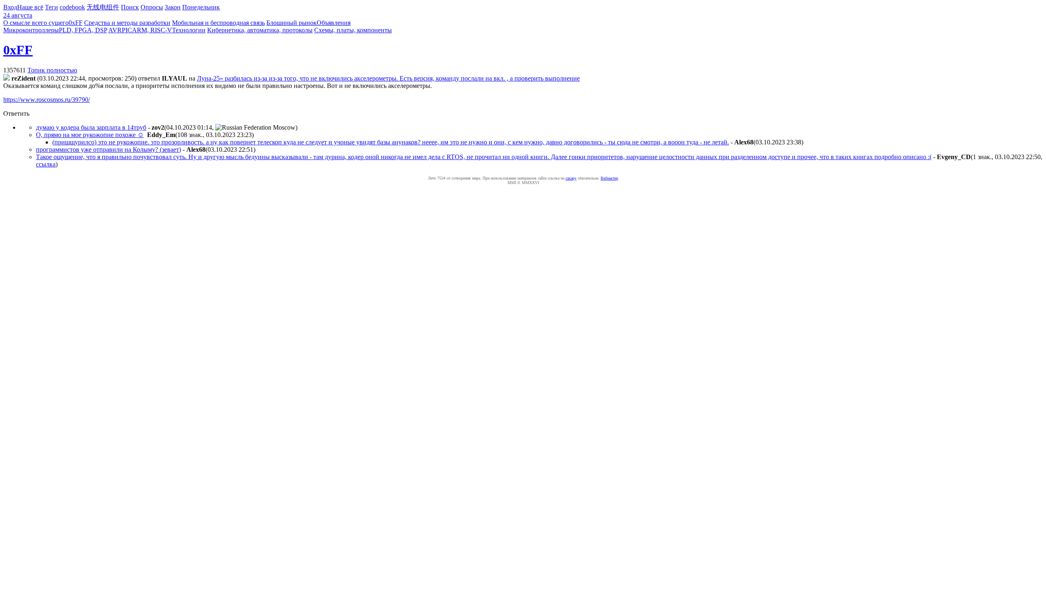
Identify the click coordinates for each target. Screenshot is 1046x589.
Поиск (130, 7)
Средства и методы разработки (127, 22)
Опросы (152, 7)
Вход (10, 7)
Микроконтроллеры (31, 30)
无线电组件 (103, 7)
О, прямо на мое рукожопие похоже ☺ (90, 134)
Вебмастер (609, 178)
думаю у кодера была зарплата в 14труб (91, 127)
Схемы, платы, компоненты (353, 30)
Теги (51, 7)
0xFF (76, 22)
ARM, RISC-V (152, 30)
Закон (173, 7)
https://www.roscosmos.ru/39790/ (46, 99)
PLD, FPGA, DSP (83, 30)
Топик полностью (52, 70)
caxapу (571, 178)
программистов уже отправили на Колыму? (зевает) (108, 149)
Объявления (334, 22)
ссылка (46, 164)
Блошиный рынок (291, 22)
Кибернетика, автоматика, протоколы (260, 30)
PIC (127, 30)
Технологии (189, 30)
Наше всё (30, 7)
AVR (115, 30)
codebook (72, 7)
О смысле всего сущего (36, 22)
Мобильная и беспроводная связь (218, 22)
